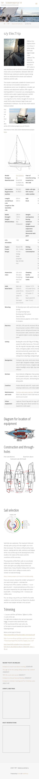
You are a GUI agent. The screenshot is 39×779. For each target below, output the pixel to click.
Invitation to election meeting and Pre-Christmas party (19, 681)
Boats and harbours (17, 24)
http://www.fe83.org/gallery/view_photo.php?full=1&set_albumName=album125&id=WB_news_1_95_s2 (19, 646)
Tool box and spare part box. (24, 392)
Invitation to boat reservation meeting (14, 667)
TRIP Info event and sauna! (10, 675)
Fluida (19, 773)
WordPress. (25, 773)
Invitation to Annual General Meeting (13, 678)
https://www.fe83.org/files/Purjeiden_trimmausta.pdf (19, 635)
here (21, 126)
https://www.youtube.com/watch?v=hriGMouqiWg (18, 576)
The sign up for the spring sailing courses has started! (19, 669)
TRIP (8, 24)
